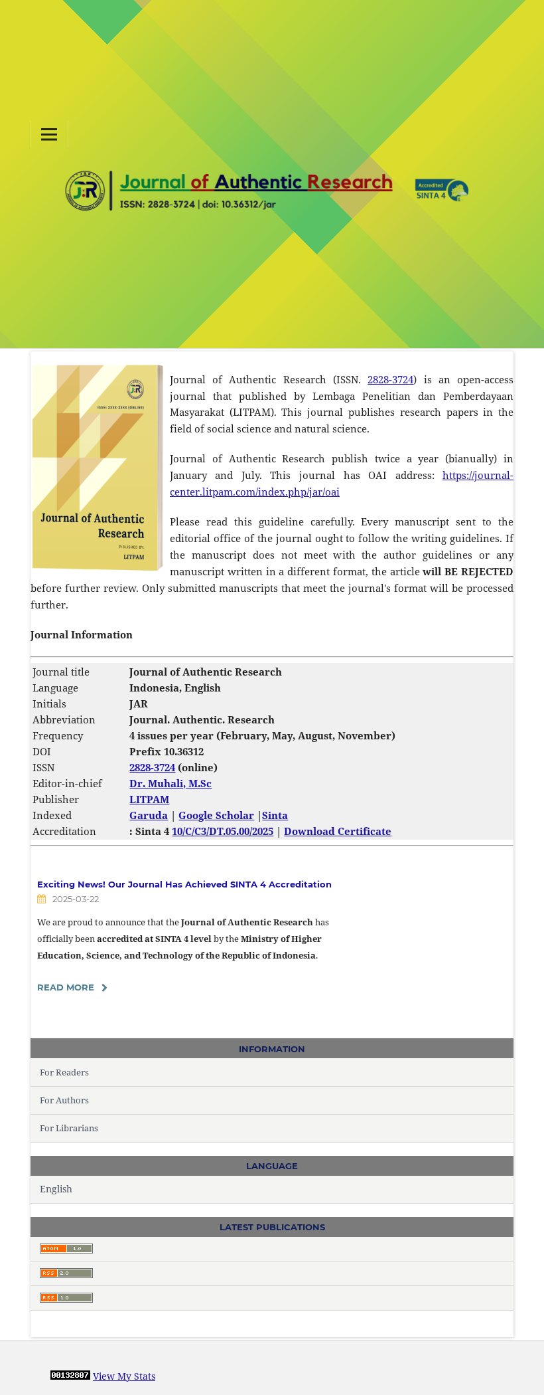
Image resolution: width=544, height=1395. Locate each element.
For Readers (64, 1072)
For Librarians (69, 1128)
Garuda (148, 815)
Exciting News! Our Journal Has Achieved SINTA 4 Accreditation (184, 884)
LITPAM (149, 799)
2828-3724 (390, 379)
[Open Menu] (49, 134)
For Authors (64, 1100)
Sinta (275, 815)
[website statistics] (70, 1376)
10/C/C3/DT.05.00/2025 (222, 831)
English (56, 1188)
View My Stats (124, 1376)
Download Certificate (337, 831)
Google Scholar (216, 815)
